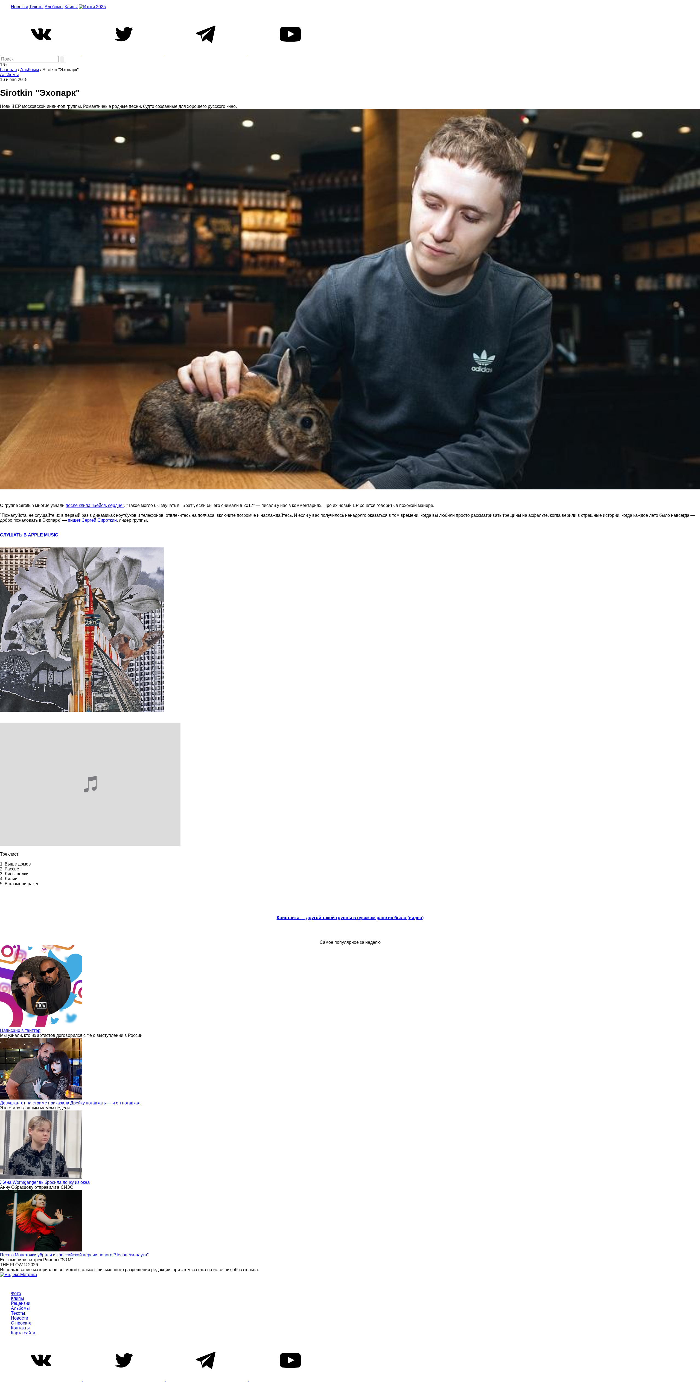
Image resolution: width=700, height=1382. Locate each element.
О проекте (21, 1323)
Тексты (36, 6)
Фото (16, 1293)
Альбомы (54, 6)
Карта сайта (23, 1333)
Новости (19, 6)
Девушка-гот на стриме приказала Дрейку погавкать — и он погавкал (70, 1103)
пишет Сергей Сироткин (92, 520)
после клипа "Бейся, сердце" (95, 505)
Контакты (20, 1328)
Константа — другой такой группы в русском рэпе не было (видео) (350, 917)
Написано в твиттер (20, 1030)
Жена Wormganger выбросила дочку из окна (45, 1182)
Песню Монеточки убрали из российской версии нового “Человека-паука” (74, 1255)
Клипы (71, 6)
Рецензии (20, 1303)
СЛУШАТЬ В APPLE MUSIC (29, 535)
